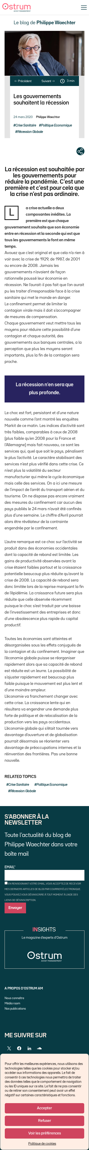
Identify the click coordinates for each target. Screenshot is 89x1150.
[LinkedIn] (29, 1048)
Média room (12, 1003)
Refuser (44, 1121)
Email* (10, 867)
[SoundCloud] (39, 1048)
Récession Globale (30, 131)
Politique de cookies (42, 1143)
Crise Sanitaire (26, 125)
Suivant (47, 81)
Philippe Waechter (48, 117)
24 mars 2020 (23, 117)
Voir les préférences (44, 1133)
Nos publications (15, 1008)
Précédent (24, 81)
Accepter (44, 1108)
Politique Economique (56, 125)
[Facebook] (19, 1048)
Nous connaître (14, 998)
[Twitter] (9, 1048)
